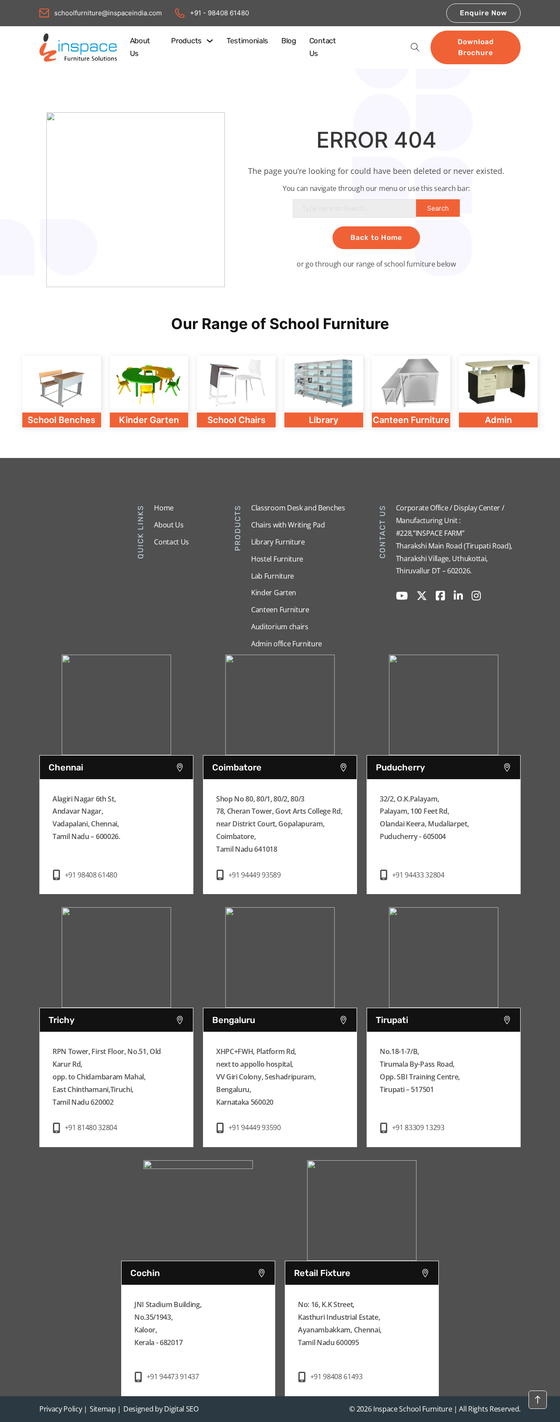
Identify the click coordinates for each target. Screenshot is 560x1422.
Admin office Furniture (286, 644)
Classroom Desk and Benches (298, 508)
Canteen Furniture (280, 609)
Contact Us (322, 47)
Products (186, 40)
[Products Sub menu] (210, 41)
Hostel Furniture (277, 559)
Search (438, 208)
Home (164, 508)
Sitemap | (105, 1409)
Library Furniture (278, 542)
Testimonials (247, 40)
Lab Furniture (272, 576)
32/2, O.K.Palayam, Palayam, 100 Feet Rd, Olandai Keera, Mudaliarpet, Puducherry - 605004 (424, 817)
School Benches (61, 420)
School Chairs (236, 420)
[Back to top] (537, 1400)
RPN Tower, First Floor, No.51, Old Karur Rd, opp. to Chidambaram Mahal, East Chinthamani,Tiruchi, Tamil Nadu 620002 (106, 1076)
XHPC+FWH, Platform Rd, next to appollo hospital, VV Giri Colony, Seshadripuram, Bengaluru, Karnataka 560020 (265, 1076)
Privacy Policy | (63, 1409)
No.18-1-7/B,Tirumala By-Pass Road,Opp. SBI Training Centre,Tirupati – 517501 (420, 1070)
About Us (140, 47)
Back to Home (376, 237)
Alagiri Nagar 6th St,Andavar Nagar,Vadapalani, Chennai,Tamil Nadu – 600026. (86, 817)
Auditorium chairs (279, 626)
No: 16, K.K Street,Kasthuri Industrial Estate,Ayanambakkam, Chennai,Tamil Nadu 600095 (340, 1323)
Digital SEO (181, 1409)
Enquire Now (483, 13)
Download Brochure (476, 47)
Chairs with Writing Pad (288, 525)
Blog (288, 40)
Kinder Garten (273, 592)
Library (324, 420)
